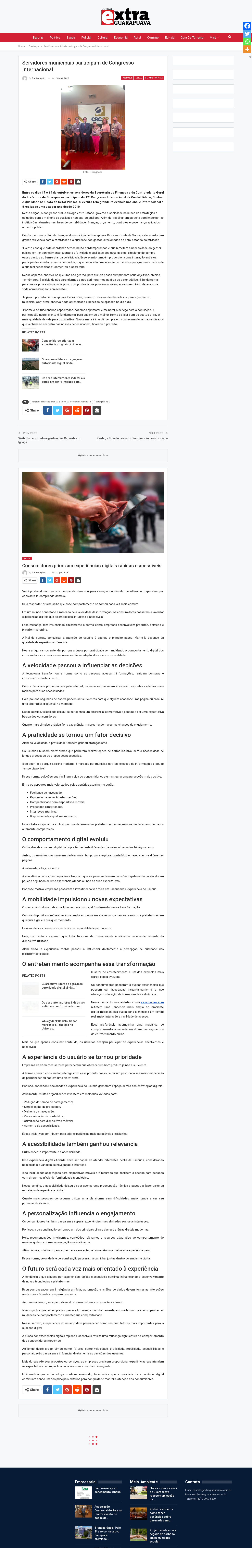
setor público (102, 402)
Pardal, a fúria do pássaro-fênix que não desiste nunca (132, 438)
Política (55, 37)
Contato (153, 37)
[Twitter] (247, 34)
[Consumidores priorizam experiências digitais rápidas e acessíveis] (30, 345)
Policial (86, 37)
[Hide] (250, 57)
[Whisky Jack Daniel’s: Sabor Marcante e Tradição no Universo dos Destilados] (30, 1025)
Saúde (71, 37)
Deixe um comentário (94, 455)
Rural (137, 37)
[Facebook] (247, 26)
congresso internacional (43, 402)
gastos (62, 402)
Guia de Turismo (192, 37)
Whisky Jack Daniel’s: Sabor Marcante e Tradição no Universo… (59, 1024)
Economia (121, 37)
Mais (213, 37)
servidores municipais (80, 402)
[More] (247, 49)
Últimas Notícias (154, 78)
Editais (169, 37)
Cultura (103, 37)
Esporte (38, 37)
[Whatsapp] (247, 41)
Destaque (127, 78)
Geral (138, 78)
